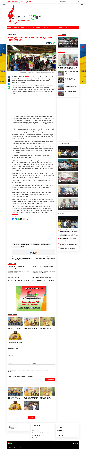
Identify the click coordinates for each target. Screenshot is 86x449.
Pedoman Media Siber (38, 433)
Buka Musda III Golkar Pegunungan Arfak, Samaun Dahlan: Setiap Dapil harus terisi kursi (15, 327)
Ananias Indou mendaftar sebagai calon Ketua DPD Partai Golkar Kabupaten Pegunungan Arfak (47, 327)
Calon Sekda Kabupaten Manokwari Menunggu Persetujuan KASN (18, 281)
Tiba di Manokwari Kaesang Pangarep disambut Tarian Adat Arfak (31, 411)
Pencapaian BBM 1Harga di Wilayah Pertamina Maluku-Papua (45, 258)
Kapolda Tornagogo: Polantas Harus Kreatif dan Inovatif (21, 258)
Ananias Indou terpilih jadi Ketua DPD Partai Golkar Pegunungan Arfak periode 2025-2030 (31, 327)
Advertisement (61, 433)
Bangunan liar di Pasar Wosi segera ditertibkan (42, 266)
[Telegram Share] (51, 43)
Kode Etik (34, 430)
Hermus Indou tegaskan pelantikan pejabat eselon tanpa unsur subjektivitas (19, 276)
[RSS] (36, 253)
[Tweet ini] (49, 43)
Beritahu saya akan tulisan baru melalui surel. (21, 376)
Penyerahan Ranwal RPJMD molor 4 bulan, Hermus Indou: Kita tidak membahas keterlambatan (43, 276)
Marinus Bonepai (35, 244)
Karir (33, 428)
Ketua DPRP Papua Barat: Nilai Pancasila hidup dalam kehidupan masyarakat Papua (71, 92)
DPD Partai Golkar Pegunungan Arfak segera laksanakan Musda (15, 341)
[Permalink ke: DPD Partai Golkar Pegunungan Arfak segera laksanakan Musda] (15, 335)
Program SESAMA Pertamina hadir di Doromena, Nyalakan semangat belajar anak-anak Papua (69, 235)
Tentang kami (36, 435)
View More (31, 417)
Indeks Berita (36, 425)
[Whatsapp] (54, 43)
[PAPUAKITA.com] (25, 14)
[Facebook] (31, 253)
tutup (4, 4)
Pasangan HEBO (45, 244)
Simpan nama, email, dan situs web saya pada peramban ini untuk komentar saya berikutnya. (30, 370)
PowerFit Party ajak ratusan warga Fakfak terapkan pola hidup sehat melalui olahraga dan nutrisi (68, 42)
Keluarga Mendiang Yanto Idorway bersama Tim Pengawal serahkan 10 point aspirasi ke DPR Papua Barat (68, 243)
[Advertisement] (33, 105)
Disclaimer (60, 430)
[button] (78, 2)
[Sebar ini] (47, 43)
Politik (9, 43)
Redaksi (34, 438)
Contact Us (60, 435)
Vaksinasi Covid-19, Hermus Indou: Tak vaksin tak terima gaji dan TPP (18, 272)
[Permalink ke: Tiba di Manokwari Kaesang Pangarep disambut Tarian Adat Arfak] (31, 405)
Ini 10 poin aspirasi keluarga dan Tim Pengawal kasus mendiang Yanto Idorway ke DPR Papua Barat (67, 68)
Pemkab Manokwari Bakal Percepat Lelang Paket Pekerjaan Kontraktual (43, 281)
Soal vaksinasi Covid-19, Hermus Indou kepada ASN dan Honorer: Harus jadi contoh (43, 272)
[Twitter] (34, 253)
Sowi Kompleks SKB (18, 247)
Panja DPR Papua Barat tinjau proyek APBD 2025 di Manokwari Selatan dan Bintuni (71, 72)
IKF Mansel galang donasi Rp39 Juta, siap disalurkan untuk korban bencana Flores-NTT (68, 230)
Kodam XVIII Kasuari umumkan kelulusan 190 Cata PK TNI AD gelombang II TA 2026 (71, 79)
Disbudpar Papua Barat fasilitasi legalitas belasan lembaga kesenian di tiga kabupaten (71, 85)
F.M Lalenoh (16, 244)
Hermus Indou (25, 244)
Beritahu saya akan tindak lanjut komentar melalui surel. (24, 374)
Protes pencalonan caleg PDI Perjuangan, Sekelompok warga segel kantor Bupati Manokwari (19, 267)
